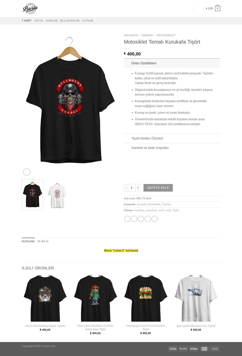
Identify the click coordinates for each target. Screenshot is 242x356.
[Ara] (189, 8)
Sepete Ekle (158, 187)
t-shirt (168, 210)
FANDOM (147, 35)
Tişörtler (166, 204)
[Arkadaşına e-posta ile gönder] (141, 219)
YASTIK (38, 20)
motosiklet (151, 210)
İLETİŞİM (87, 20)
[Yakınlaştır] (26, 172)
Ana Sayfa (131, 35)
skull (160, 210)
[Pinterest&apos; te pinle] (148, 219)
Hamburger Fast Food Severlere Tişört (145, 327)
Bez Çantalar (69, 20)
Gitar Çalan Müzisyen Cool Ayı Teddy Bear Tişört (95, 327)
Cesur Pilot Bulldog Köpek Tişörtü (45, 325)
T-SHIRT (27, 20)
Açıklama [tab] (28, 241)
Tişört (176, 210)
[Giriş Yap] (198, 8)
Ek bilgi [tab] (42, 241)
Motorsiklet (166, 35)
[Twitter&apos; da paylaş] (134, 219)
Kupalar (52, 20)
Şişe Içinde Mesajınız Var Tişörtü (196, 325)
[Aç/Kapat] (127, 63)
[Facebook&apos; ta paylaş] (127, 219)
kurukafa (139, 210)
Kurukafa (142, 204)
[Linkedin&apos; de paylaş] (154, 219)
